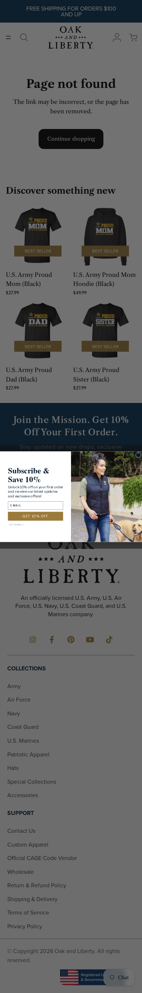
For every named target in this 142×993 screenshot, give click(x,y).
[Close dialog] (138, 454)
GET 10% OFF (35, 516)
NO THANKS (16, 524)
